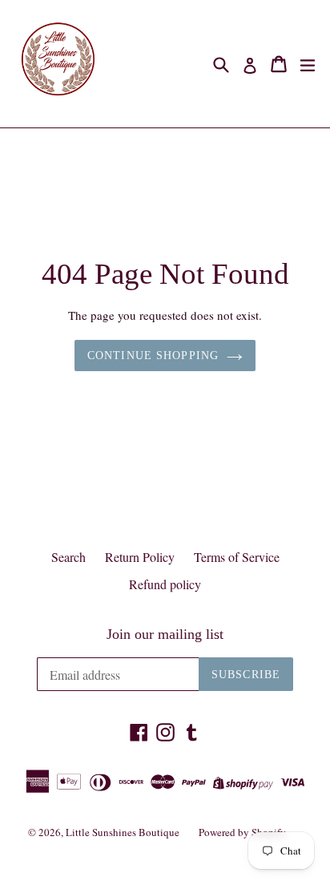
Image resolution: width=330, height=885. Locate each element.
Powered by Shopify (242, 832)
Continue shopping (153, 356)
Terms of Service (237, 556)
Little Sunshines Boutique (122, 832)
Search (68, 556)
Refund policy (165, 584)
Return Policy (140, 556)
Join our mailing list (165, 634)
